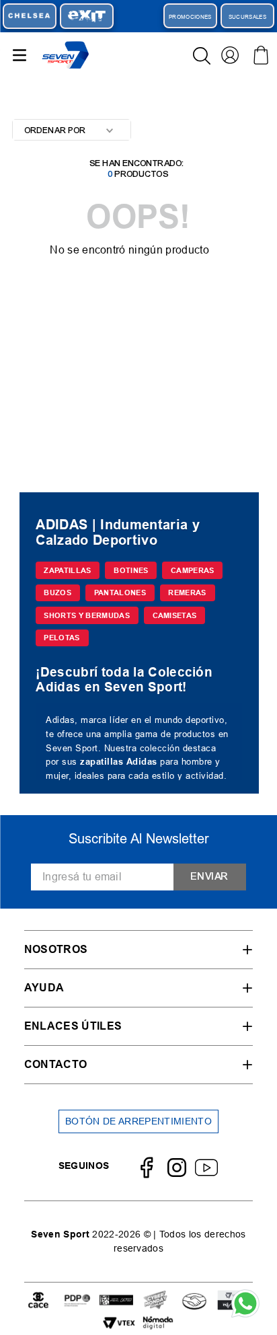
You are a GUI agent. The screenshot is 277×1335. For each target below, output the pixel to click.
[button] (138, 949)
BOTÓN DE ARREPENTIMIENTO (138, 1121)
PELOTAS (61, 637)
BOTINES (131, 570)
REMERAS (187, 592)
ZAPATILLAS (67, 570)
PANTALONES (120, 592)
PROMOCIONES (190, 16)
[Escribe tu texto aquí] (38, 1301)
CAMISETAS (175, 615)
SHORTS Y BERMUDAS (86, 615)
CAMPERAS (192, 570)
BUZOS (57, 592)
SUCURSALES (247, 16)
